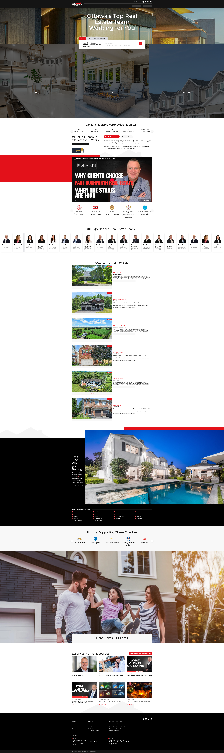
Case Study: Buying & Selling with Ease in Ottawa (139, 676)
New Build (97, 5)
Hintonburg (139, 514)
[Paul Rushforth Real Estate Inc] (77, 4)
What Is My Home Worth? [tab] (100, 38)
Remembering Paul (126, 5)
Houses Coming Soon (114, 730)
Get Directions (76, 744)
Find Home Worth (137, 5)
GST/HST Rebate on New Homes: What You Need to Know (111, 676)
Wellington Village (77, 520)
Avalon (117, 511)
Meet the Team (91, 728)
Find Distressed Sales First (115, 725)
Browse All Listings (76, 728)
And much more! (98, 520)
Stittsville (118, 518)
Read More (74, 678)
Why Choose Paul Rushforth (80, 144)
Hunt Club (76, 516)
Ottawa (80, 476)
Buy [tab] (82, 38)
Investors (103, 5)
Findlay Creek (119, 514)
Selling (87, 5)
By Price (74, 721)
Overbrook (76, 518)
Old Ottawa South (120, 516)
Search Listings (148, 5)
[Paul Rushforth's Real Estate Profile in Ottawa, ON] (78, 151)
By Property (75, 723)
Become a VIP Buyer (114, 723)
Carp (74, 514)
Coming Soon (75, 726)
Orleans (139, 516)
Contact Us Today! (127, 136)
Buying (91, 5)
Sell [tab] (89, 38)
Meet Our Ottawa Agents (112, 136)
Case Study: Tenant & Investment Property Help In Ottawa (82, 701)
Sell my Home (91, 726)
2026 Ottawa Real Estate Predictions (110, 701)
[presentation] (72, 131)
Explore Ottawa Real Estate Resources (140, 653)
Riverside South (98, 518)
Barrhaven (139, 511)
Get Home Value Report (93, 730)
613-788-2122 (80, 743)
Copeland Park (98, 514)
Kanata (96, 516)
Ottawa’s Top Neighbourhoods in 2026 (138, 701)
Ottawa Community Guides (115, 721)
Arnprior (96, 511)
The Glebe (139, 518)
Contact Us (117, 5)
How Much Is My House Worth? (95, 723)
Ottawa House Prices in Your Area (117, 728)
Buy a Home (91, 725)
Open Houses (75, 725)
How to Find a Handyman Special (117, 726)
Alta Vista (75, 511)
